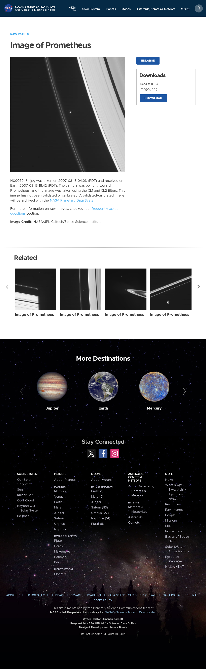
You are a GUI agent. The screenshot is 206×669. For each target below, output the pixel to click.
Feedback (57, 595)
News (169, 479)
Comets (134, 522)
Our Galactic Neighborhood (35, 11)
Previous (7, 287)
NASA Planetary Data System (73, 200)
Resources (173, 504)
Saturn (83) (99, 507)
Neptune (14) (100, 518)
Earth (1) (97, 491)
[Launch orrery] (73, 9)
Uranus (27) (100, 513)
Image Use (94, 595)
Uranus (59, 523)
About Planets (65, 479)
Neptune (60, 529)
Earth (103, 408)
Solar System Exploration (35, 5)
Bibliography (35, 595)
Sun (20, 489)
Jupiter (52, 408)
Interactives (173, 531)
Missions (171, 520)
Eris (57, 562)
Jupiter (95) (100, 502)
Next (199, 287)
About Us (13, 595)
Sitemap (192, 595)
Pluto (58, 540)
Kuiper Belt (25, 495)
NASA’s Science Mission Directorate (130, 612)
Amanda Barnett (112, 619)
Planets (60, 474)
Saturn (59, 518)
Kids (168, 525)
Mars (57, 507)
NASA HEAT (174, 566)
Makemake (62, 551)
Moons (96, 474)
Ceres (58, 546)
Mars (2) (97, 496)
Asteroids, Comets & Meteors (136, 477)
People (170, 515)
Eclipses (23, 516)
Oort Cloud (25, 500)
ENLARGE (148, 60)
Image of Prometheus (34, 315)
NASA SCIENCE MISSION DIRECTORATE (132, 595)
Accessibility (103, 600)
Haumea (60, 557)
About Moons (101, 479)
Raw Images (19, 34)
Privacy (76, 595)
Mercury (154, 408)
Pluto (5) (97, 523)
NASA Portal (172, 595)
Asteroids (135, 517)
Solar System (27, 474)
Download (153, 98)
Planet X (60, 574)
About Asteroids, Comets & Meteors (141, 491)
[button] (185, 9)
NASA (9, 8)
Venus (58, 496)
